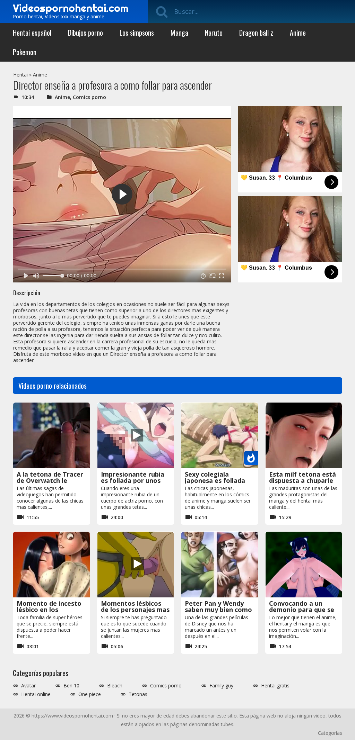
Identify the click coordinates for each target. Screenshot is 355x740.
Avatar (28, 685)
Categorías (330, 733)
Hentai (20, 74)
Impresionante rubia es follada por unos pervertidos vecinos (132, 480)
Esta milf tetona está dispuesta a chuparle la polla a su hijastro (302, 480)
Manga (179, 32)
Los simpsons (137, 32)
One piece (89, 694)
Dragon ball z (256, 32)
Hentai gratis (275, 685)
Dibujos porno (85, 32)
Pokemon (24, 52)
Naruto (214, 32)
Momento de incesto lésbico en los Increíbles (49, 609)
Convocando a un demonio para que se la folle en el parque (301, 609)
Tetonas (138, 694)
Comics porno (89, 97)
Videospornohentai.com (70, 8)
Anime (298, 32)
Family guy (221, 685)
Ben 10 (71, 685)
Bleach (114, 685)
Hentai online (36, 694)
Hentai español (32, 32)
